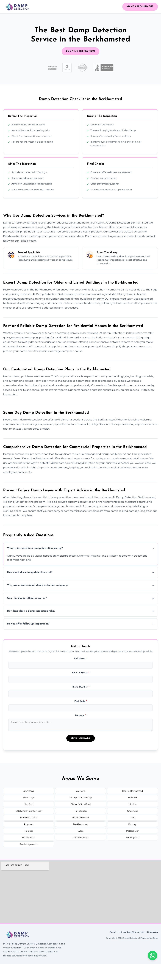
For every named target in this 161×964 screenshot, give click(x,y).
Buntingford (132, 837)
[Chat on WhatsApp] (152, 955)
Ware (80, 830)
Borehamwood (80, 817)
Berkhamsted (80, 824)
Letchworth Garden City (29, 810)
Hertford (28, 804)
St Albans (28, 791)
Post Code (80, 701)
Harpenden (81, 810)
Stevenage (28, 797)
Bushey (132, 824)
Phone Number (80, 687)
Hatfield (132, 797)
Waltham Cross (28, 817)
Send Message (80, 738)
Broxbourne (28, 837)
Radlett (29, 830)
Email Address (80, 673)
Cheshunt (132, 810)
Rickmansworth (80, 837)
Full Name (80, 658)
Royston (28, 824)
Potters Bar (132, 830)
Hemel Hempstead (132, 791)
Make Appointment (140, 6)
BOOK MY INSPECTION (80, 51)
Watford (80, 791)
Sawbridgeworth (28, 844)
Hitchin (132, 804)
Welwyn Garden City (80, 797)
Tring (132, 817)
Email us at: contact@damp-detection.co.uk (134, 932)
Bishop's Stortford (80, 804)
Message (80, 715)
